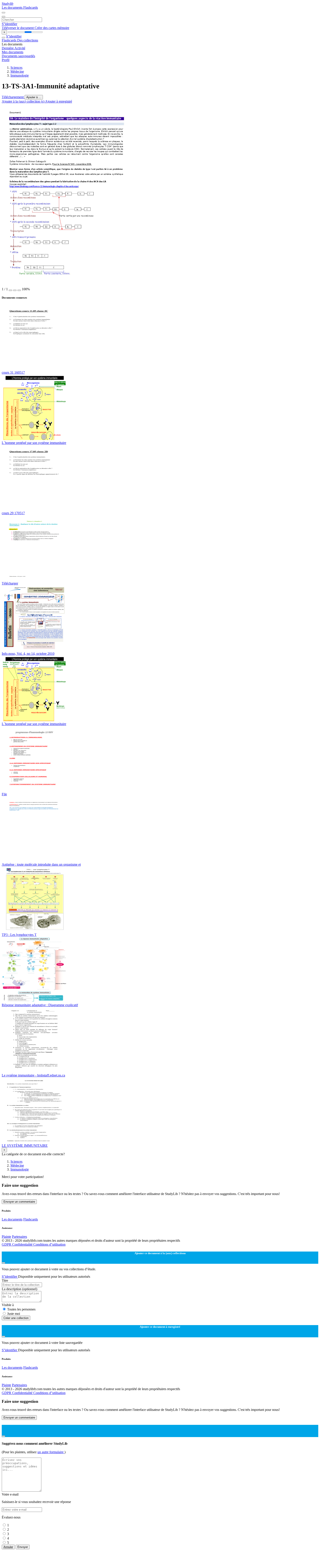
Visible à (8, 1305)
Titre (5, 1280)
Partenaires (19, 1236)
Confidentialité (22, 1244)
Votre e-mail (10, 1494)
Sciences (16, 67)
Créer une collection (16, 1318)
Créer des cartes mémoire (52, 28)
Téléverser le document (18, 28)
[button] (10, 290)
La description (19, 1289)
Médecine (17, 71)
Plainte (6, 1236)
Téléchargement (13, 97)
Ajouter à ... (33, 97)
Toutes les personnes (21, 1309)
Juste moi (13, 1313)
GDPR (7, 1244)
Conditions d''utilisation (49, 1244)
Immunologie (19, 75)
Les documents (12, 7)
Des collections (27, 40)
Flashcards (30, 7)
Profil (5, 60)
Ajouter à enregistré (58, 101)
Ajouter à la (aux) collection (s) (23, 101)
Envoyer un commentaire (19, 1201)
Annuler (8, 1547)
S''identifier (9, 24)
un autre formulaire (50, 1452)
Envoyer (22, 1547)
